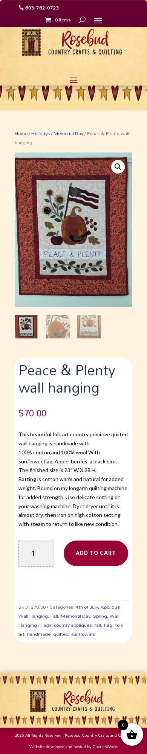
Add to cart (96, 553)
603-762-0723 (42, 7)
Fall (54, 616)
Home (21, 133)
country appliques (73, 625)
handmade (39, 634)
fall (97, 625)
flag (108, 625)
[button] (118, 167)
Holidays (40, 133)
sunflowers (83, 634)
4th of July (87, 607)
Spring (100, 616)
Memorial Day (68, 133)
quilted (61, 634)
